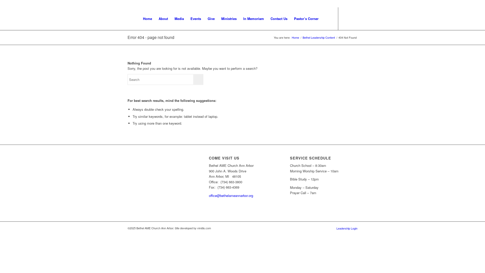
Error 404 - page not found (151, 37)
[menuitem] (147, 18)
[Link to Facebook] (353, 18)
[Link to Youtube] (346, 18)
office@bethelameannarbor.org (231, 195)
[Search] (327, 18)
